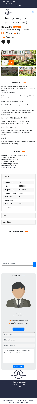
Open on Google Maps (9, 167)
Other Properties (18, 329)
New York (16, 159)
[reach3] (18, 295)
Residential (22, 190)
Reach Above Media (22, 402)
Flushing (15, 163)
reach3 (18, 313)
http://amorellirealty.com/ (19, 323)
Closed (21, 193)
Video (5, 215)
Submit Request (18, 366)
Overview (6, 176)
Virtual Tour (7, 222)
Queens (12, 161)
